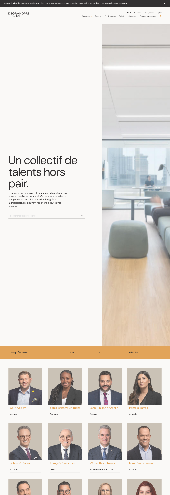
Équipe (98, 16)
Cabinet (128, 13)
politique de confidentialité (119, 3)
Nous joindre (149, 13)
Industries (137, 13)
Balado (122, 16)
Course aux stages (148, 16)
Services (86, 16)
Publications (110, 16)
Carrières (132, 16)
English (159, 13)
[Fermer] (164, 3)
